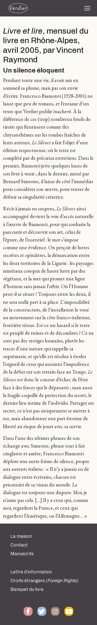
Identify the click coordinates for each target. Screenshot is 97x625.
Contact (19, 545)
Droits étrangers (44, 580)
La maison (21, 536)
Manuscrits (22, 553)
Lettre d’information (31, 571)
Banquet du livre (27, 589)
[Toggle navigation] (87, 8)
